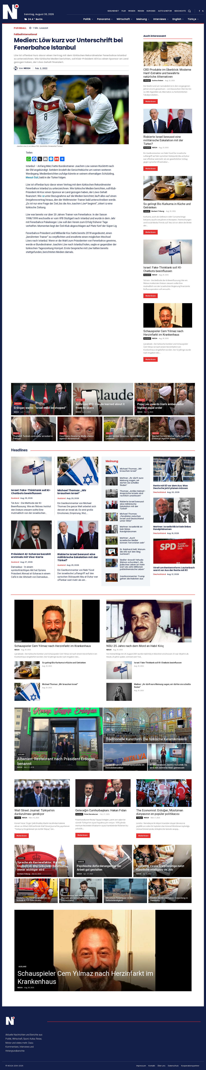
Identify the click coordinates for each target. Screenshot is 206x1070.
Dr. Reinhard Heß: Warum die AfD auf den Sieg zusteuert (132, 552)
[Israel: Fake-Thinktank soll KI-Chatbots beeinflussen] (167, 252)
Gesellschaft (22, 895)
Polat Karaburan (91, 814)
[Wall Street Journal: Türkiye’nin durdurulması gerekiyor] (42, 793)
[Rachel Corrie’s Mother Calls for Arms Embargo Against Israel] (172, 429)
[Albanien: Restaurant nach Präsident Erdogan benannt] (58, 739)
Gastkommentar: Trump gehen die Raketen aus (132, 577)
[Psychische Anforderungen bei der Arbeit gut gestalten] (103, 861)
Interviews (111, 735)
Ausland (147, 148)
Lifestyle (147, 80)
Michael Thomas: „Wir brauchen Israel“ (71, 492)
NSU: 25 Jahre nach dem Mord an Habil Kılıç (135, 646)
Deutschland (159, 492)
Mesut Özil (32, 177)
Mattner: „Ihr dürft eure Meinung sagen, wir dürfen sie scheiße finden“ (131, 481)
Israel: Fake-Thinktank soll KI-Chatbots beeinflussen (162, 269)
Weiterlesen (150, 101)
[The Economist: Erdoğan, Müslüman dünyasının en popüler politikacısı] (164, 793)
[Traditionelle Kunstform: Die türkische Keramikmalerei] (147, 725)
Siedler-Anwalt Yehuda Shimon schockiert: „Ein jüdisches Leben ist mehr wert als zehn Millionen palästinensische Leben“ (132, 564)
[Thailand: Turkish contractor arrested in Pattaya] (33, 429)
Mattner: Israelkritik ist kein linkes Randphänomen (172, 528)
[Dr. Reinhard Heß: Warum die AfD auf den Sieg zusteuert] (112, 551)
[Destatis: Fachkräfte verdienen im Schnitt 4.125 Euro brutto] (36, 890)
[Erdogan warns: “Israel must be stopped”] (41, 399)
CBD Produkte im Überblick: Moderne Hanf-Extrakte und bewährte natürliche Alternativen (167, 73)
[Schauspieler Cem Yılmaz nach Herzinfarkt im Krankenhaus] (167, 315)
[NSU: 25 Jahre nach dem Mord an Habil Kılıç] (149, 621)
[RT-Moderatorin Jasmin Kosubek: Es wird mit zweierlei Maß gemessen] (170, 757)
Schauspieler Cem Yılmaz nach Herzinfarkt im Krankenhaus (163, 332)
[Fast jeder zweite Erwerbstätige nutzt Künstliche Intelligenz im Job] (162, 861)
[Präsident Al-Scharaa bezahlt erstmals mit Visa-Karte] (31, 535)
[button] (189, 11)
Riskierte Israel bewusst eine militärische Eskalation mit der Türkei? (163, 140)
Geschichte (111, 641)
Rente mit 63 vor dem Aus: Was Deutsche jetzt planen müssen (170, 487)
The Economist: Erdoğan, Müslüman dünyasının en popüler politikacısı (159, 812)
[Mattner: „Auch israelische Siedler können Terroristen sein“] (112, 540)
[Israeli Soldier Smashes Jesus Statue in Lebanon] (126, 429)
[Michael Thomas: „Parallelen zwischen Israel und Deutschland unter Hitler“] (112, 517)
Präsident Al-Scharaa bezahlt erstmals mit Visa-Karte (31, 555)
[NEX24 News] (11, 12)
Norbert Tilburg (157, 211)
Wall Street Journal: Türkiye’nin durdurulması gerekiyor (34, 812)
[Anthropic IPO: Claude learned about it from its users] (103, 399)
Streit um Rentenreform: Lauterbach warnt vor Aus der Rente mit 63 (174, 569)
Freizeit (146, 211)
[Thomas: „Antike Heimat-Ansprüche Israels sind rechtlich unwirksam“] (112, 493)
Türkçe (17, 818)
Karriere (81, 862)
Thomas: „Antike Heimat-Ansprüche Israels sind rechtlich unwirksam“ (132, 493)
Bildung (21, 858)
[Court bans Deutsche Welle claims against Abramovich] (79, 429)
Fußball (20, 28)
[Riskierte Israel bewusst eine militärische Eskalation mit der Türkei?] (167, 121)
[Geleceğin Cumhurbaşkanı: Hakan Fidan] (103, 793)
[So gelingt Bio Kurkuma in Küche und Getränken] (167, 188)
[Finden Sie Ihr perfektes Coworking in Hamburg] (170, 890)
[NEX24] (16, 68)
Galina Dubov (157, 80)
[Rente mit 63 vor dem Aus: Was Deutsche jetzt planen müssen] (174, 469)
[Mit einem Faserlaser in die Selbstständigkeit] (125, 890)
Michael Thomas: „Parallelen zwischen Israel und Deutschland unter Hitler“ (132, 517)
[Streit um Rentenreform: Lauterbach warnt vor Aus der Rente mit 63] (174, 551)
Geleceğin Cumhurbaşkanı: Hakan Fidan (100, 810)
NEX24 (27, 68)
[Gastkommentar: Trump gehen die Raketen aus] (112, 577)
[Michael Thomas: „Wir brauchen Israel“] (77, 471)
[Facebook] (199, 11)
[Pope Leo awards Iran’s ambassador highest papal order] (165, 399)
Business (80, 400)
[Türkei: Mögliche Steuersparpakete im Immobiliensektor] (125, 757)
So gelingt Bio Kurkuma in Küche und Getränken (64, 663)
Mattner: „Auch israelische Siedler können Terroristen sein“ (132, 540)
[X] (202, 11)
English (18, 403)
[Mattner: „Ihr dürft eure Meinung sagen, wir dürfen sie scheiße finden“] (112, 481)
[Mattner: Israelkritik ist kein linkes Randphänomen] (112, 529)
